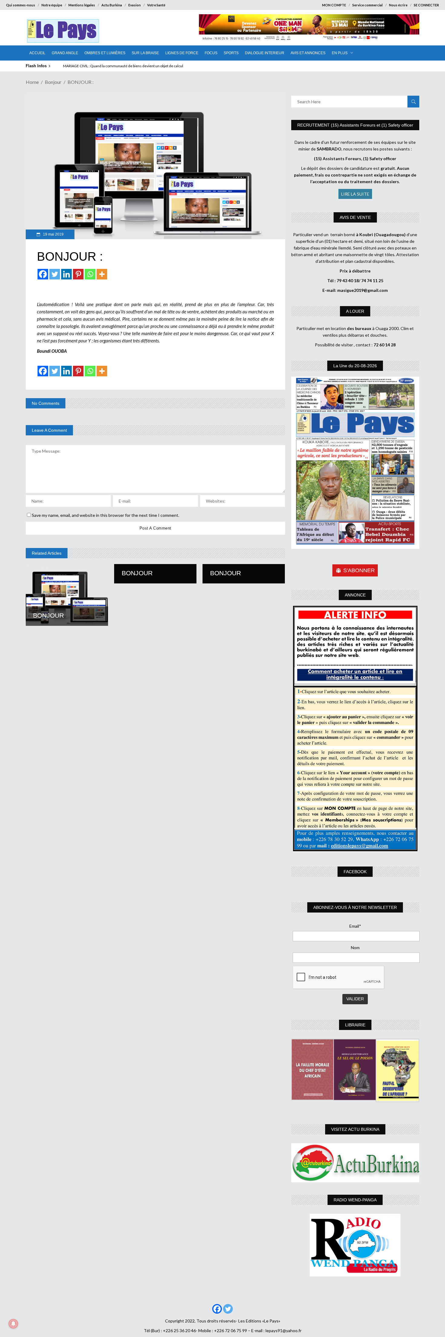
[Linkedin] (66, 274)
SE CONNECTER (426, 5)
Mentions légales (81, 5)
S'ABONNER (359, 570)
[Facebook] (43, 274)
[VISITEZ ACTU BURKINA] (355, 1162)
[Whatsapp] (90, 274)
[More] (102, 274)
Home (32, 82)
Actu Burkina (111, 5)
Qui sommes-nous (20, 5)
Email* (355, 926)
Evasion (134, 5)
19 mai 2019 (53, 234)
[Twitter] (54, 274)
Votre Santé (156, 5)
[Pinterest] (78, 274)
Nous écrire (398, 5)
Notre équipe (51, 5)
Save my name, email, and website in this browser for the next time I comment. (105, 515)
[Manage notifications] (13, 1324)
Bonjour (53, 82)
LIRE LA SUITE (355, 193)
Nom (355, 947)
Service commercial (367, 5)
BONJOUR (48, 615)
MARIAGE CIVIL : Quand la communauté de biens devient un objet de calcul (123, 66)
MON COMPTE (334, 5)
